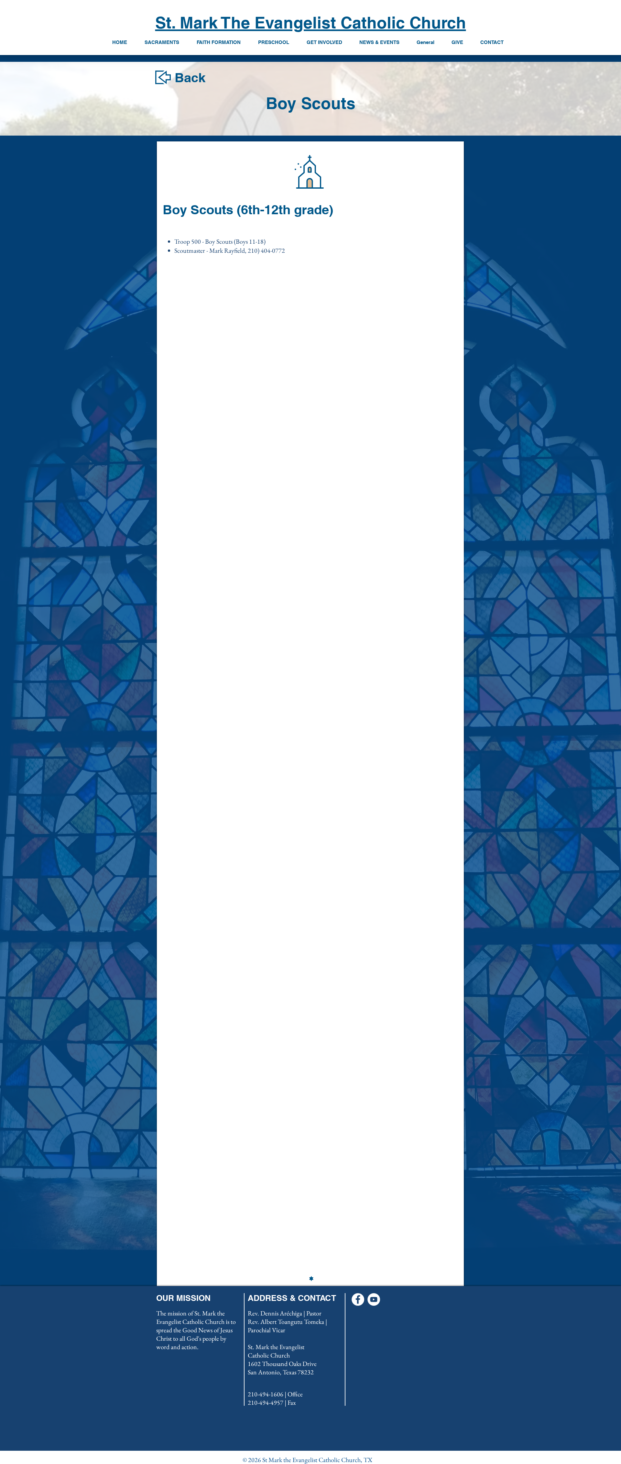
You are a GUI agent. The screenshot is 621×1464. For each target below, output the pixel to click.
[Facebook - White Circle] (358, 1299)
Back (190, 77)
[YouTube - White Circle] (373, 1299)
